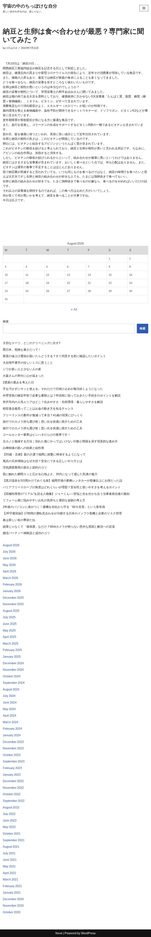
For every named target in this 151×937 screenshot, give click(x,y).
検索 (6, 321)
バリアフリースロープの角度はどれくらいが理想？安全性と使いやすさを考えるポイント (62, 487)
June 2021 (10, 859)
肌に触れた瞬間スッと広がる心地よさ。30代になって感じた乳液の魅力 (50, 474)
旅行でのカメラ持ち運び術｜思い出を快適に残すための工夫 (42, 421)
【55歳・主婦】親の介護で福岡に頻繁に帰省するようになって (44, 454)
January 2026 (12, 591)
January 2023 (12, 774)
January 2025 (12, 656)
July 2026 (9, 551)
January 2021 (12, 892)
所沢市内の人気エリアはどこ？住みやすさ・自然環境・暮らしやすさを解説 (53, 401)
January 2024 (12, 735)
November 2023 (13, 748)
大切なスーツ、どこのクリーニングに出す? (31, 343)
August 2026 (11, 545)
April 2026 (9, 571)
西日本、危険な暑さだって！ (22, 349)
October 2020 (11, 912)
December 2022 (13, 781)
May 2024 (9, 709)
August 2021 (11, 846)
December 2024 (13, 663)
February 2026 (12, 584)
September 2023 (13, 761)
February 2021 (12, 886)
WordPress (88, 933)
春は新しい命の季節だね (19, 520)
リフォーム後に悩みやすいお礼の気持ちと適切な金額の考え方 (44, 500)
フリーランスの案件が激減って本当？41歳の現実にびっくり (43, 415)
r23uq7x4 (11, 47)
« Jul (74, 309)
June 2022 (10, 820)
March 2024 (10, 722)
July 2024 (9, 695)
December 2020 (13, 899)
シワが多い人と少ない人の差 (22, 369)
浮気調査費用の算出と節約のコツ (25, 467)
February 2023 (12, 768)
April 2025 (9, 636)
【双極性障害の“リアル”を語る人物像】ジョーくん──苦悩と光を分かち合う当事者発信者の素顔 (66, 493)
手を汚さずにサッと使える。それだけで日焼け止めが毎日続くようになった (53, 388)
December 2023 (13, 741)
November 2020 (13, 905)
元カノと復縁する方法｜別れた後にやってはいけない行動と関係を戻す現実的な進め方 (60, 441)
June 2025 (10, 623)
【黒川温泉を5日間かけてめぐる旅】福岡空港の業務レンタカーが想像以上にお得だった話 (62, 480)
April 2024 (9, 715)
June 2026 (10, 558)
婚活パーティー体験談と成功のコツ (26, 533)
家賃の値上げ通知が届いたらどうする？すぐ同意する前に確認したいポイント (54, 356)
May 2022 (9, 827)
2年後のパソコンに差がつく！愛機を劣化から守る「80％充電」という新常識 (54, 506)
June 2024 (10, 702)
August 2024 (11, 689)
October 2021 (11, 833)
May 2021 (9, 866)
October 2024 (11, 676)
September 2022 (13, 800)
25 (27, 290)
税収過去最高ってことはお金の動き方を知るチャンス (38, 408)
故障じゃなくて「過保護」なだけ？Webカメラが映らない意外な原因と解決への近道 (59, 526)
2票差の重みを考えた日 (18, 382)
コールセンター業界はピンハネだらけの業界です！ (37, 434)
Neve (58, 933)
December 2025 (13, 597)
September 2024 (13, 682)
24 (6, 290)
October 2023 (11, 755)
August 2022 (11, 807)
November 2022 (13, 787)
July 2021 (9, 853)
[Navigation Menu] (144, 8)
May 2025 (9, 630)
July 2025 (9, 617)
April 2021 (9, 873)
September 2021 (13, 840)
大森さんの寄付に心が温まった (23, 375)
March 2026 (10, 578)
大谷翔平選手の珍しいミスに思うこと (28, 362)
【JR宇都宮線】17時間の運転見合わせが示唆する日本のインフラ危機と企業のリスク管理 (62, 513)
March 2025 (10, 643)
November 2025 (13, 604)
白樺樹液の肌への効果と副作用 (23, 448)
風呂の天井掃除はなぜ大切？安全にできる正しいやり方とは (42, 461)
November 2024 (13, 669)
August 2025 (11, 610)
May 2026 (9, 564)
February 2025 (12, 650)
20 (68, 282)
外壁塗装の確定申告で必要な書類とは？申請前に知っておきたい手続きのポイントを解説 (62, 395)
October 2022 (11, 794)
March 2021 (10, 879)
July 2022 (9, 813)
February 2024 (12, 728)
